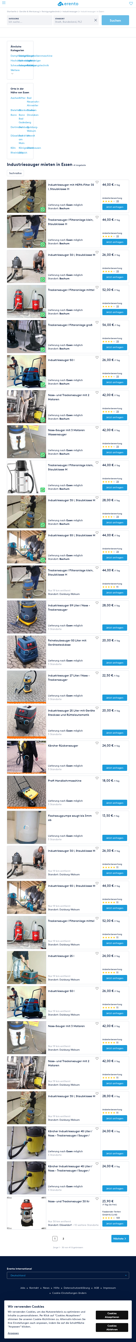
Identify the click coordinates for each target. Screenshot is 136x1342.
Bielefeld (16, 110)
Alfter (22, 97)
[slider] (109, 201)
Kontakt (34, 1287)
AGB (96, 1287)
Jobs (22, 1287)
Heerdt (31, 135)
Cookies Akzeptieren (112, 1315)
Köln (13, 147)
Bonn (14, 114)
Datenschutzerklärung (77, 1287)
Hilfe (57, 1287)
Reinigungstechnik (38, 65)
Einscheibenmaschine (39, 55)
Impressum (109, 1287)
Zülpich (23, 152)
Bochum (31, 110)
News (46, 1287)
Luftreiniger (34, 60)
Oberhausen (34, 147)
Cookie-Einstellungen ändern (69, 1292)
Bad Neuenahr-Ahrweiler (33, 101)
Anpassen (13, 1333)
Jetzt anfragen (114, 206)
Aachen (15, 97)
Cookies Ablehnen (112, 1327)
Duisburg (24, 127)
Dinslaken (33, 114)
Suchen (115, 20)
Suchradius (15, 173)
